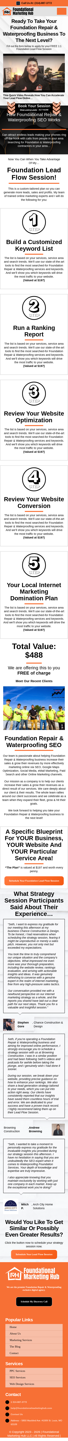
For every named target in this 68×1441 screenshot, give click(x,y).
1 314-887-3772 (19, 1402)
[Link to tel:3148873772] (18, 3)
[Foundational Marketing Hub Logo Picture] (18, 7)
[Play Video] (4, 56)
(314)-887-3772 (43, 3)
